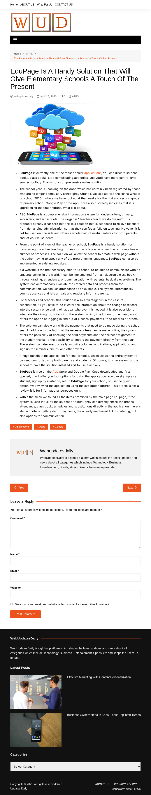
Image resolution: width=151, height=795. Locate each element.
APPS (75, 96)
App (55, 371)
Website (15, 587)
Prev (21, 487)
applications (92, 173)
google (59, 426)
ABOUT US (27, 4)
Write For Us (44, 4)
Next (130, 487)
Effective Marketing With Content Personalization (99, 677)
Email (14, 570)
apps (42, 426)
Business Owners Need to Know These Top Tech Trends (104, 714)
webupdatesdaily (23, 96)
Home (14, 4)
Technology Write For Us (126, 788)
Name (15, 554)
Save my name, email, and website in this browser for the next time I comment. (62, 604)
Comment (17, 518)
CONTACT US (64, 4)
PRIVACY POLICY (125, 784)
